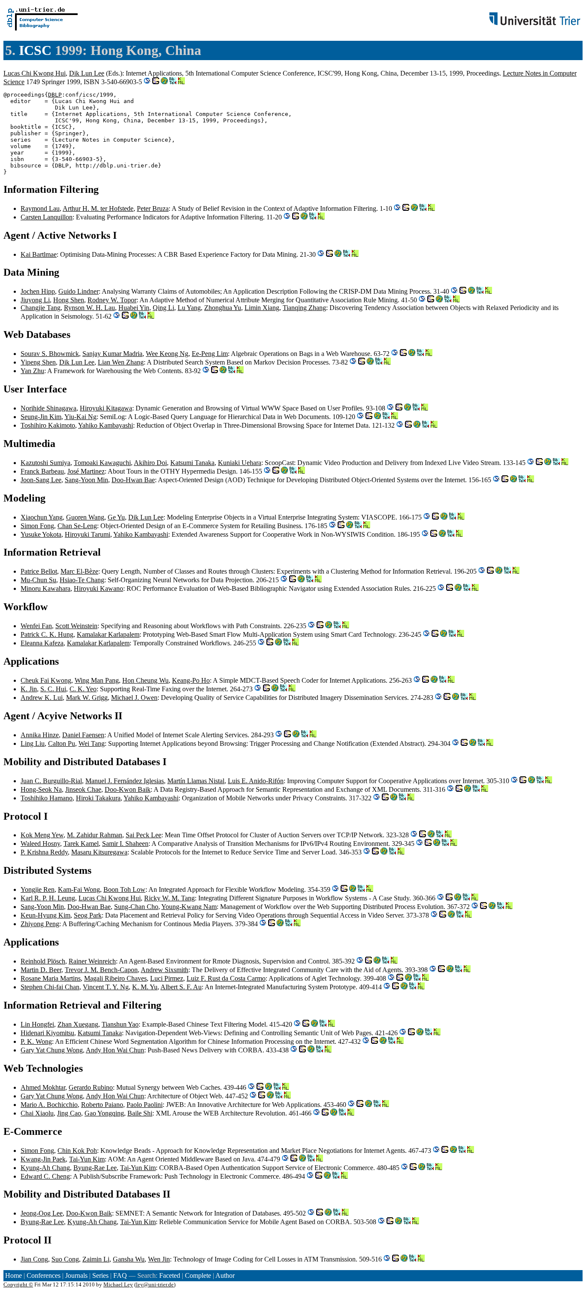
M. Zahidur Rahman (94, 835)
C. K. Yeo (83, 689)
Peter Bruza (153, 208)
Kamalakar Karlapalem (108, 634)
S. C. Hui (53, 689)
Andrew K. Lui (42, 697)
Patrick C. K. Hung (47, 634)
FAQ (120, 1275)
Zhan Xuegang (77, 1024)
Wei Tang (92, 743)
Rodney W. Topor (112, 300)
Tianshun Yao (120, 1024)
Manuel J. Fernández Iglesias (124, 780)
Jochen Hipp (38, 291)
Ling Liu (33, 743)
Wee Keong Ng (167, 353)
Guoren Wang (85, 517)
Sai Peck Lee (143, 835)
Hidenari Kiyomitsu (47, 1033)
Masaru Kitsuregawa (99, 852)
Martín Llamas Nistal (195, 780)
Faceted (169, 1275)
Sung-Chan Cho (136, 906)
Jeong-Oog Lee (42, 1213)
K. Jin (29, 689)
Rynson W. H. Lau (89, 307)
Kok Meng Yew (42, 835)
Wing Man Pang (97, 680)
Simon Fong (37, 525)
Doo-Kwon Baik (128, 789)
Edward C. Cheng (45, 1176)
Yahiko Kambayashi (105, 425)
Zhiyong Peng (40, 923)
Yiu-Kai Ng (80, 416)
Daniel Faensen (83, 735)
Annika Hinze (40, 735)
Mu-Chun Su (38, 580)
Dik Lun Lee (86, 73)
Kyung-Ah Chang (45, 1167)
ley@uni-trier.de (155, 1284)
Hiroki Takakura (98, 798)
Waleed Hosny (40, 843)
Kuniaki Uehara (239, 462)
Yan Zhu (32, 370)
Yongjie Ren (37, 889)
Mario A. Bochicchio (49, 1104)
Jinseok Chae (83, 789)
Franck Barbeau (42, 471)
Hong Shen (68, 300)
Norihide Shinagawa (48, 408)
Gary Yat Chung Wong (52, 1050)
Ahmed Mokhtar (43, 1087)
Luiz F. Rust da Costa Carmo (226, 978)
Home (13, 1275)
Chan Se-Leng (77, 525)
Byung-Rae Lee (95, 1167)
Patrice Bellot (39, 571)
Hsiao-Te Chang (82, 580)
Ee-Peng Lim (210, 353)
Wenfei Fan (36, 625)
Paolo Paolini (145, 1104)
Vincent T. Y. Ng (106, 987)
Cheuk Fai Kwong (46, 680)
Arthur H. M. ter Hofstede (98, 208)
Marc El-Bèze (79, 571)
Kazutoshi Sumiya (45, 462)
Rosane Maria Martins (51, 978)
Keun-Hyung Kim (45, 915)
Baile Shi (139, 1113)
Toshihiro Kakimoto (48, 425)
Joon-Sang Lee (41, 479)
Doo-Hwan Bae (133, 479)
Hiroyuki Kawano (98, 588)
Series (100, 1275)
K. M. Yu (144, 987)
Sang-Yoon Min (86, 479)
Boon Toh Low (124, 889)
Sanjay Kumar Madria (112, 353)
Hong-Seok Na (41, 789)
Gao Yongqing (104, 1113)
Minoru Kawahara (45, 588)
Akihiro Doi (150, 462)
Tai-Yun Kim (87, 1159)
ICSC (35, 50)
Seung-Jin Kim (41, 416)
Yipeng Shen (38, 362)
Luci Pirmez (166, 978)
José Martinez (86, 471)
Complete (198, 1275)
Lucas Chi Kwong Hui (34, 73)
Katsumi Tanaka (192, 462)
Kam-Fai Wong (79, 889)
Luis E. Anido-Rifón (256, 780)
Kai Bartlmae (39, 254)
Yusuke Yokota (41, 534)
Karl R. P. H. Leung (48, 898)
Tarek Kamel (81, 843)
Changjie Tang (40, 307)
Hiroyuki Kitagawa (106, 408)
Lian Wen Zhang (121, 362)
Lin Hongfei (37, 1024)
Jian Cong (34, 1259)
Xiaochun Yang (42, 517)
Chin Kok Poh (77, 1150)
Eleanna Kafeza (42, 643)
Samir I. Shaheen (125, 843)
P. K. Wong (36, 1041)
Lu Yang (189, 307)
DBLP (55, 94)
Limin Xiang (262, 307)
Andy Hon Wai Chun (115, 1050)
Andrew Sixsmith (164, 969)
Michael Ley (118, 1284)
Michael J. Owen (134, 697)
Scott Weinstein (76, 625)
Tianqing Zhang (304, 307)
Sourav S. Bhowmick (50, 353)
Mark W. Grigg (87, 697)
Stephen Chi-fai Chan (50, 987)
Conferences (43, 1275)
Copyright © (18, 1284)
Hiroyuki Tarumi (87, 534)
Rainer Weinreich (92, 961)
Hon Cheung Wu (145, 680)
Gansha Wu (129, 1259)
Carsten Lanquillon (46, 217)
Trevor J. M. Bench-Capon (101, 969)
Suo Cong (65, 1259)
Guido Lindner (78, 291)
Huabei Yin (133, 307)
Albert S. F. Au (181, 987)
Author (225, 1275)
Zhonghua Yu (222, 307)
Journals (76, 1275)
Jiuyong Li (35, 300)
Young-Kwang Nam (189, 906)
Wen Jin (159, 1259)
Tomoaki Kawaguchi (102, 462)
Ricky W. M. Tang (169, 898)
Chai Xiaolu (37, 1113)
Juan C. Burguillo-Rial (51, 780)
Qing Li (163, 307)
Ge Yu (116, 517)
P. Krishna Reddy (44, 852)
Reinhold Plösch (43, 961)
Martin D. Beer (41, 969)
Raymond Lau (40, 208)
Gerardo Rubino (91, 1087)
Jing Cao (69, 1113)
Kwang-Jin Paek (43, 1159)
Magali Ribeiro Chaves (115, 978)
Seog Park (88, 915)
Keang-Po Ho (191, 680)
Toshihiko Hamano (46, 798)
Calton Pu (61, 743)
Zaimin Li (95, 1259)
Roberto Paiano (102, 1104)
